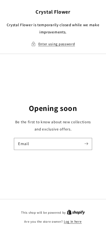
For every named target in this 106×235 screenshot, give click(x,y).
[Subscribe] (86, 143)
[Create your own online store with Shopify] (76, 212)
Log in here (73, 221)
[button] (53, 44)
